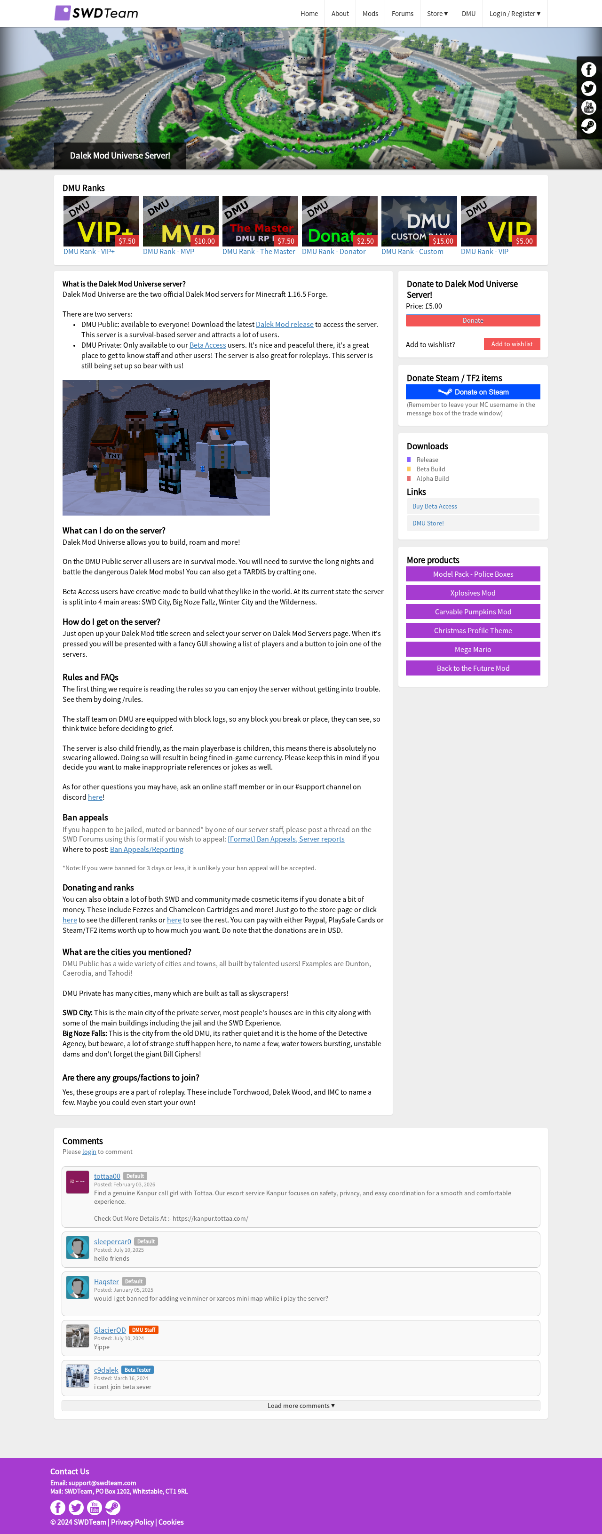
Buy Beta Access (434, 506)
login (89, 1151)
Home (309, 13)
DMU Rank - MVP (168, 251)
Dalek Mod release (285, 324)
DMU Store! (428, 523)
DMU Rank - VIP (484, 251)
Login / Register (512, 13)
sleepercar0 (112, 1241)
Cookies (171, 1521)
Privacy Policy (132, 1521)
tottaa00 (107, 1176)
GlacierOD (110, 1330)
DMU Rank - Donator (334, 251)
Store (435, 13)
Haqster (106, 1281)
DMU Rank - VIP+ (89, 251)
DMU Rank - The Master (258, 251)
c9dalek (106, 1370)
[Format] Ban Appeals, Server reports (286, 838)
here (95, 797)
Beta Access (208, 345)
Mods (370, 13)
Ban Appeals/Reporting (146, 849)
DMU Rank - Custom (412, 251)
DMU (469, 13)
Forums (402, 13)
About (340, 13)
